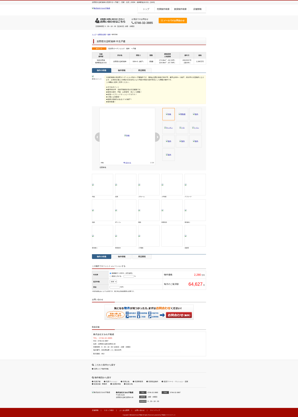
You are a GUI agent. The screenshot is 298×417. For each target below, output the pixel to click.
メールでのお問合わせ (174, 20)
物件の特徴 (101, 70)
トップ (146, 9)
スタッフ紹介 (109, 410)
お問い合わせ (179, 315)
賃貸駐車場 (116, 384)
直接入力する (116, 276)
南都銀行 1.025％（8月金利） (123, 273)
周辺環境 (142, 70)
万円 (121, 287)
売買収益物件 (153, 381)
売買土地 (126, 381)
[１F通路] (148, 235)
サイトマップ (155, 410)
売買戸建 (97, 381)
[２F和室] (172, 184)
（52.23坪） (171, 60)
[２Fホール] (148, 184)
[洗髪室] (195, 235)
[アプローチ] (195, 184)
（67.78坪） (171, 63)
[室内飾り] (195, 210)
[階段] (148, 210)
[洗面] (102, 210)
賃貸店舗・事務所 (100, 384)
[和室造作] (172, 210)
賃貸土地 (129, 384)
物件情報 (121, 70)
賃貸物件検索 (180, 9)
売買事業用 (139, 381)
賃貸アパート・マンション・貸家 (176, 381)
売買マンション (111, 381)
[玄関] (125, 184)
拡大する (128, 163)
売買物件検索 (163, 9)
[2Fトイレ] (125, 210)
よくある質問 (124, 410)
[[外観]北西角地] (127, 135)
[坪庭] (102, 184)
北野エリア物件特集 (101, 369)
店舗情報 (197, 9)
